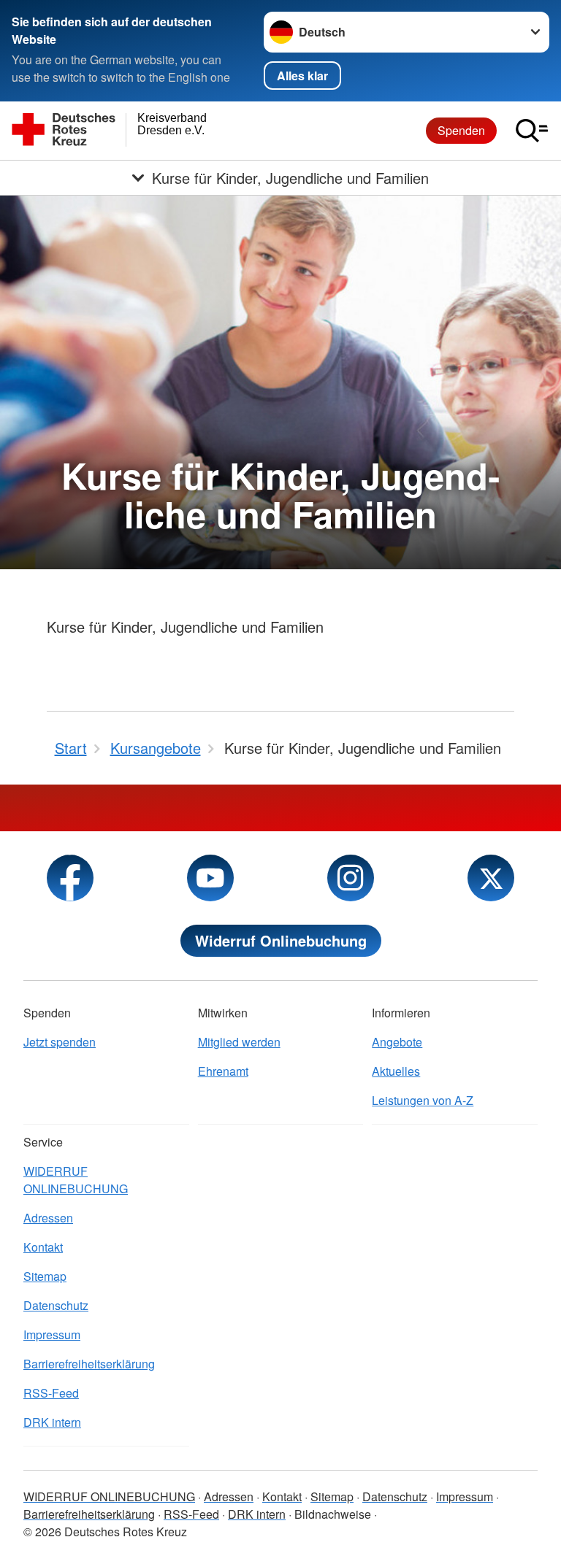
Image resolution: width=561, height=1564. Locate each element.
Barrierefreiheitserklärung (89, 1363)
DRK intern (52, 1422)
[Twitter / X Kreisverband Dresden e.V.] (491, 878)
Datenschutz (55, 1305)
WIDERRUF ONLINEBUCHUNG (75, 1180)
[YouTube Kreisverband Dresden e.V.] (210, 878)
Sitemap (44, 1276)
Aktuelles (396, 1071)
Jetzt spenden (59, 1041)
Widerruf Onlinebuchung (281, 940)
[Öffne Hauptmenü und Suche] (531, 130)
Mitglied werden (239, 1041)
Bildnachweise (332, 1514)
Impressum (51, 1334)
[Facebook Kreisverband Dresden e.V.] (70, 878)
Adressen (48, 1217)
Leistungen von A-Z (422, 1100)
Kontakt (43, 1247)
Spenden (461, 130)
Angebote (397, 1041)
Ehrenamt (223, 1071)
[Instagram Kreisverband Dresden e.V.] (350, 878)
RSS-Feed (51, 1392)
